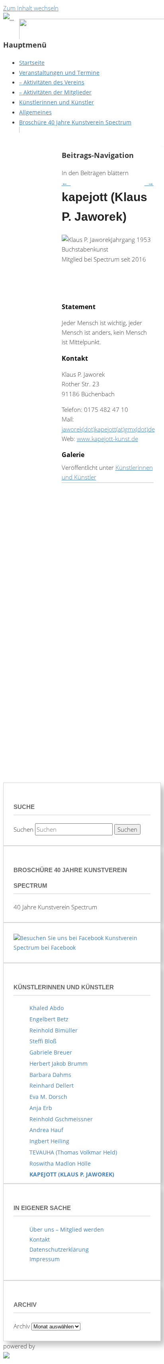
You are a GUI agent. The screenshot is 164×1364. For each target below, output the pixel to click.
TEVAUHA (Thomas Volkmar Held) (73, 1152)
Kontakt (39, 1239)
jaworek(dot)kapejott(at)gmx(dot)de (108, 429)
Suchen (23, 829)
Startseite (32, 62)
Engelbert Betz (48, 1019)
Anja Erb (40, 1108)
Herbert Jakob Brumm (58, 1063)
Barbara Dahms (50, 1074)
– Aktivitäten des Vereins (51, 82)
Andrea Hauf (46, 1130)
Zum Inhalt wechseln (31, 8)
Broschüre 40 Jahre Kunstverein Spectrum (75, 122)
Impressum (44, 1259)
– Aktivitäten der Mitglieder (55, 92)
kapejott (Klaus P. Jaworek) (71, 1174)
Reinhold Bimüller (53, 1030)
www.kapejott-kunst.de (107, 439)
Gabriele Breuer (50, 1052)
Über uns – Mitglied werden (66, 1229)
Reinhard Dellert (51, 1085)
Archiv (22, 1326)
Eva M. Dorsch (48, 1096)
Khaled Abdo (46, 1008)
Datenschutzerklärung (59, 1249)
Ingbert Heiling (49, 1141)
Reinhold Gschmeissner (61, 1119)
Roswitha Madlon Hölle (60, 1163)
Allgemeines (35, 112)
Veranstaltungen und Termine (59, 72)
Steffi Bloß (43, 1041)
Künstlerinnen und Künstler (56, 102)
